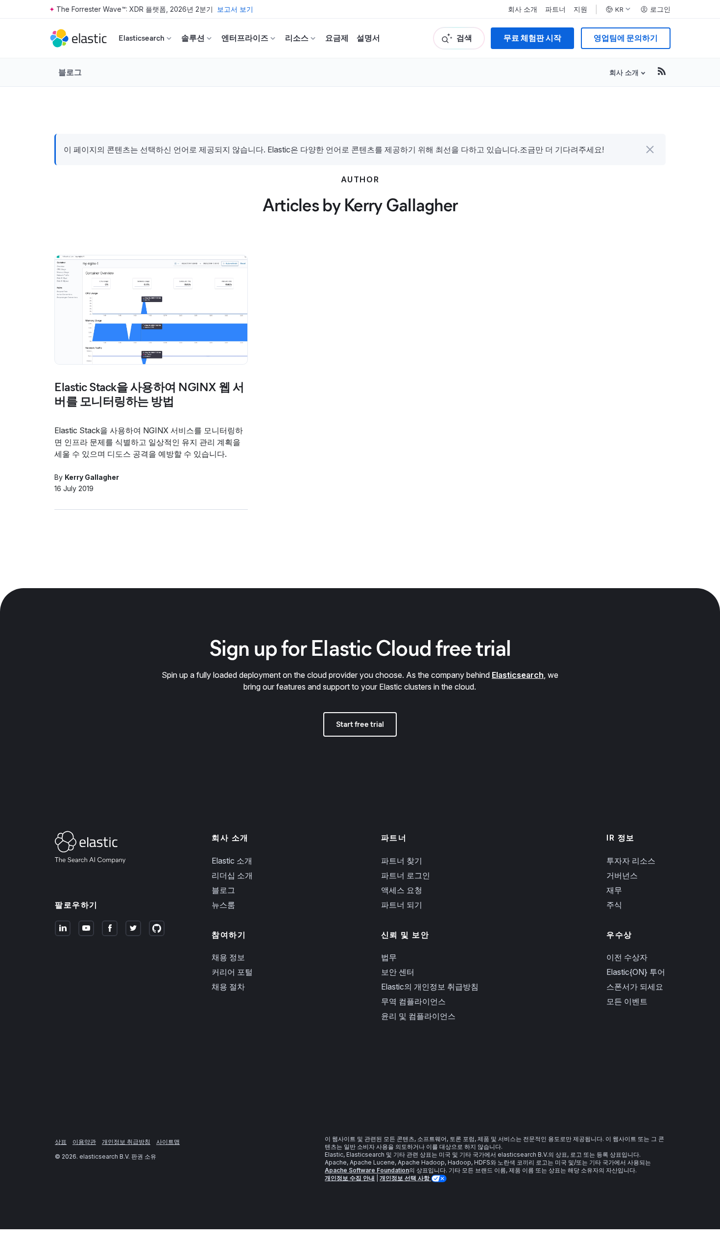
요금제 (337, 38)
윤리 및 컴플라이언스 (418, 1016)
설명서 (368, 38)
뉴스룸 (223, 905)
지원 (580, 9)
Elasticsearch (518, 675)
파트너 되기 (401, 905)
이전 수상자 (627, 957)
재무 (614, 890)
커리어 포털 (232, 972)
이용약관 (84, 1141)
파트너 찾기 (401, 861)
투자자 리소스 (630, 861)
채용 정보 (228, 957)
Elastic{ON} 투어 (635, 972)
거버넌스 (622, 875)
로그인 (660, 9)
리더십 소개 (232, 875)
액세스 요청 (401, 890)
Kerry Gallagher (92, 477)
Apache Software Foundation (367, 1170)
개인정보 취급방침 (126, 1141)
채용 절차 (228, 987)
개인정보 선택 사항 (405, 1178)
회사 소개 (522, 9)
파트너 (555, 9)
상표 (61, 1141)
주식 (614, 905)
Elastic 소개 (232, 861)
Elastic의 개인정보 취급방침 (430, 987)
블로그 (70, 72)
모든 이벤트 (627, 1001)
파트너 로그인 (405, 875)
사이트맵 (168, 1141)
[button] (650, 149)
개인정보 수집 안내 (350, 1178)
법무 (389, 957)
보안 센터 (397, 972)
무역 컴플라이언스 (413, 1001)
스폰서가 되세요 (634, 987)
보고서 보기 (235, 9)
